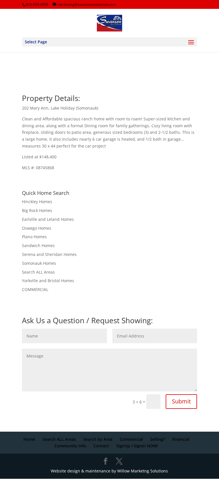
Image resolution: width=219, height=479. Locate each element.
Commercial (131, 439)
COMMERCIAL (35, 289)
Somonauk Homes (39, 263)
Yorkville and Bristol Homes (48, 280)
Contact (101, 445)
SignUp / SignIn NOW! (137, 445)
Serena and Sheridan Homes (49, 254)
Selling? (157, 439)
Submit (181, 401)
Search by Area (97, 439)
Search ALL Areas (38, 272)
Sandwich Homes (38, 245)
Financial (180, 439)
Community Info (70, 445)
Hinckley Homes (37, 201)
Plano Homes (34, 236)
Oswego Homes (36, 228)
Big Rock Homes (37, 210)
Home (29, 439)
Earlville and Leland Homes (48, 219)
